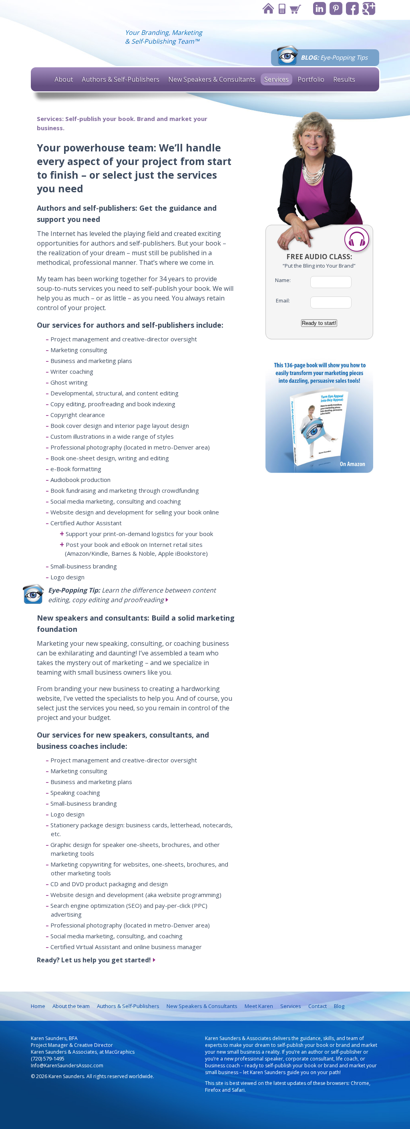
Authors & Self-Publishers (120, 79)
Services (276, 79)
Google (369, 8)
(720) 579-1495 (47, 1058)
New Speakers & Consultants (211, 79)
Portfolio (310, 79)
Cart (295, 8)
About (63, 79)
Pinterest (336, 8)
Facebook (352, 8)
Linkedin (319, 8)
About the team (71, 1006)
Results (344, 79)
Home (268, 8)
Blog (339, 1006)
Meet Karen (259, 1006)
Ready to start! (319, 323)
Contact (281, 8)
